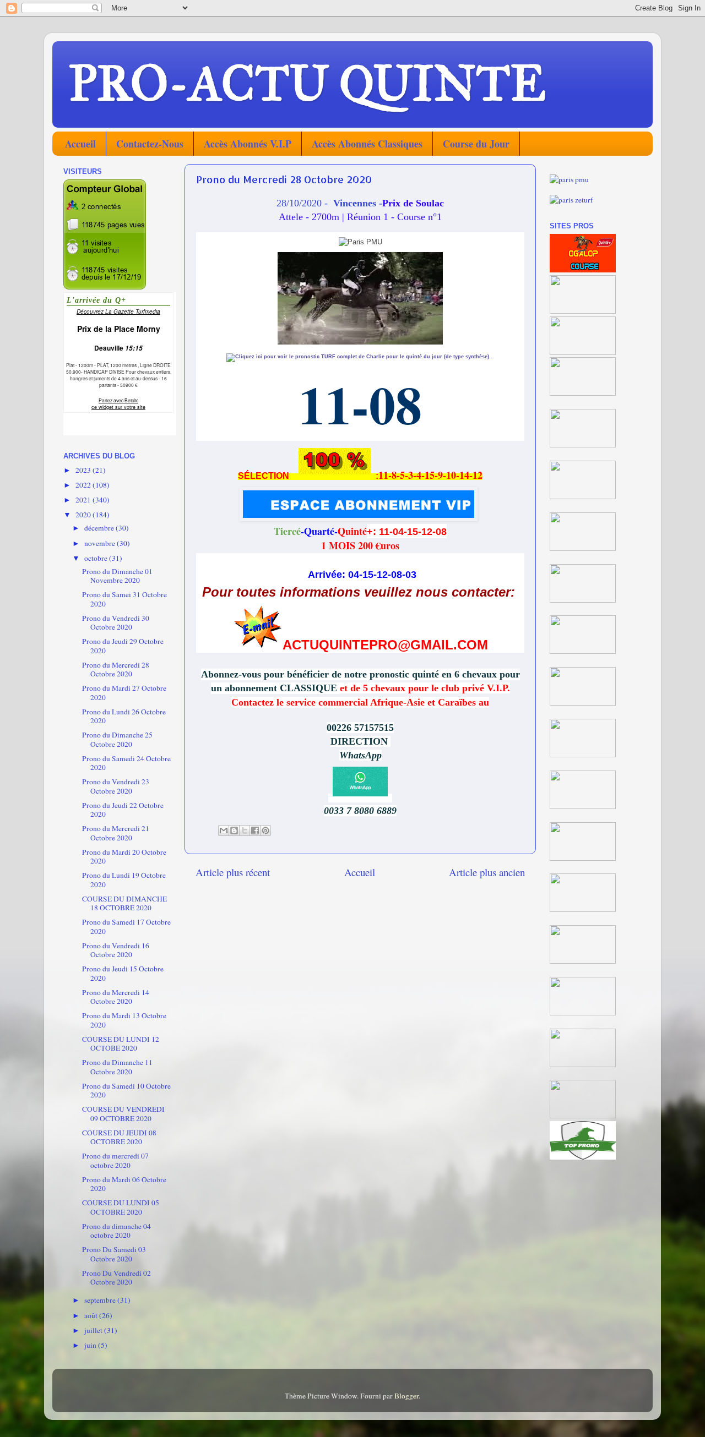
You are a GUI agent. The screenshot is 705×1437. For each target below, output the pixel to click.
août (91, 1315)
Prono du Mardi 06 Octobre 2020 (124, 1183)
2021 (84, 500)
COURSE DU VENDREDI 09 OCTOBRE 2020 (123, 1113)
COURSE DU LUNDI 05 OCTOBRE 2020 (120, 1207)
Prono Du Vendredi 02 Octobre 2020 (116, 1277)
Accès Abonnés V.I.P (247, 143)
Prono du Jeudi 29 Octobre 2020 (123, 645)
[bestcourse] (583, 548)
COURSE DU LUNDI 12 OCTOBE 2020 (120, 1043)
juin (91, 1345)
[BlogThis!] (234, 830)
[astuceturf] (583, 496)
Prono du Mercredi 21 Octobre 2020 (115, 832)
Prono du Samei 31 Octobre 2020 (124, 598)
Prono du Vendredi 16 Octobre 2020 (115, 950)
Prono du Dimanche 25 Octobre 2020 (117, 739)
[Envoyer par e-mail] (223, 830)
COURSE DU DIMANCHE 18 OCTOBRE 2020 (124, 903)
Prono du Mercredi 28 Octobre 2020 (115, 669)
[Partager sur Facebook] (255, 830)
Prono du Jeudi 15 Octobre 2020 (123, 973)
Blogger (406, 1396)
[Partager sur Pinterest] (265, 830)
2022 (84, 485)
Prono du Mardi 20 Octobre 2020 (124, 856)
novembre (100, 543)
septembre (100, 1300)
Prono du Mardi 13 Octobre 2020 (124, 1019)
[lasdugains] (583, 445)
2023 (84, 470)
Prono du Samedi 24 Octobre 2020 (126, 762)
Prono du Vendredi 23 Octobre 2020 (115, 786)
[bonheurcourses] (583, 393)
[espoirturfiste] (583, 600)
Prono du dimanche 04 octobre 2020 (116, 1230)
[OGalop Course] (583, 270)
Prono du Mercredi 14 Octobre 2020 (115, 996)
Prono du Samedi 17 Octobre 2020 (126, 926)
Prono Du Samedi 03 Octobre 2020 (114, 1253)
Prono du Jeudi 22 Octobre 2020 (123, 809)
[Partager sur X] (244, 830)
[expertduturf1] (583, 352)
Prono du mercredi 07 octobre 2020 (115, 1160)
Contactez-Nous (149, 143)
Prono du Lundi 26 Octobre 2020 (124, 716)
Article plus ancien (487, 872)
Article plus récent (233, 872)
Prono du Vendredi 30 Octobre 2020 (115, 622)
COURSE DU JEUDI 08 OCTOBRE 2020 (119, 1137)
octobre (96, 558)
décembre (100, 528)
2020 (84, 515)
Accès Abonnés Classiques (367, 143)
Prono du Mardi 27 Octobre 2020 (124, 692)
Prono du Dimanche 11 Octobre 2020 (117, 1066)
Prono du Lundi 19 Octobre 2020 (124, 879)
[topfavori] (583, 651)
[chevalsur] (583, 311)
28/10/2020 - (303, 203)
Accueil (80, 143)
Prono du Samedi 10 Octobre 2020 (126, 1090)
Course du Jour (476, 143)
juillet (94, 1330)
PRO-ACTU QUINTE (307, 83)
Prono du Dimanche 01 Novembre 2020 (117, 575)
